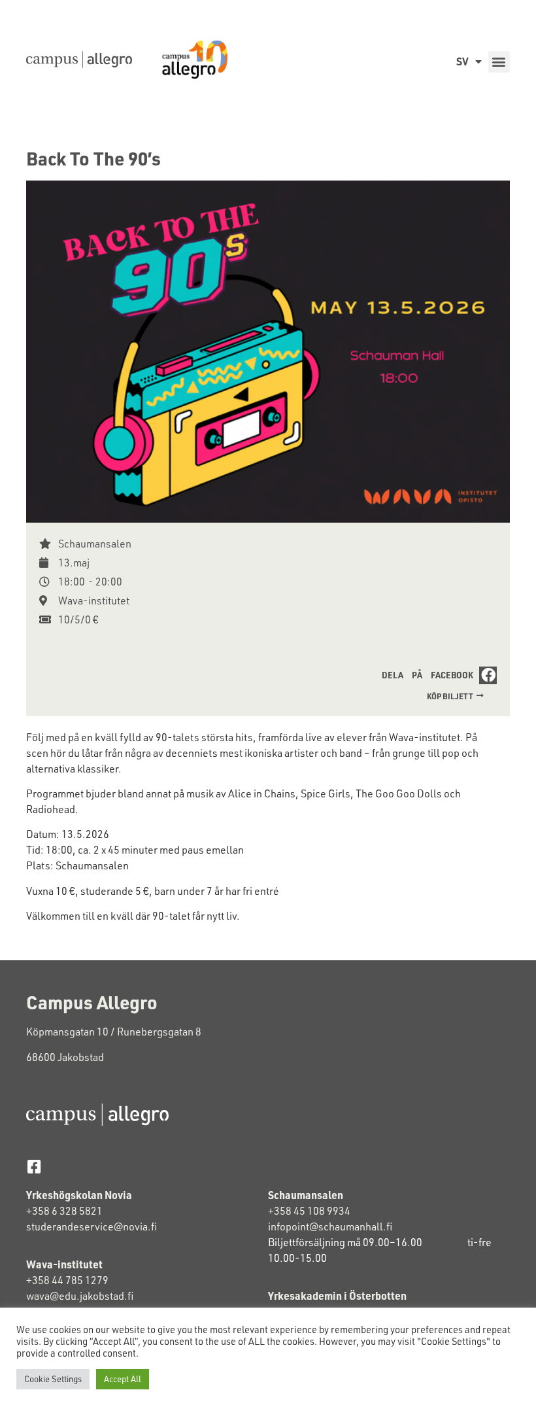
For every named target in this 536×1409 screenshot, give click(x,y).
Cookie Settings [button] (53, 1379)
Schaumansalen (94, 543)
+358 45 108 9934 (309, 1210)
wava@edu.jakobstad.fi (79, 1295)
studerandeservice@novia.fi (92, 1226)
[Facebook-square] (33, 1166)
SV (462, 61)
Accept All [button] (122, 1379)
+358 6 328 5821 (64, 1210)
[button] (499, 62)
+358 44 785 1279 (67, 1280)
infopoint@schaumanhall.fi (330, 1226)
